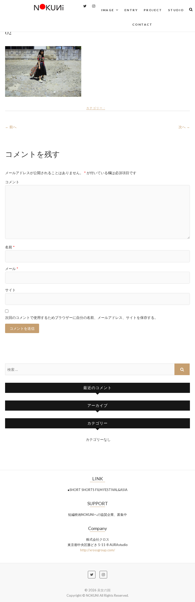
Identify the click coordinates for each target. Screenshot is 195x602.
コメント (12, 182)
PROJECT (153, 10)
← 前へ (11, 127)
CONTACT (142, 24)
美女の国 (103, 590)
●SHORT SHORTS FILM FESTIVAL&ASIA (97, 490)
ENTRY (131, 10)
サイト (10, 290)
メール (11, 268)
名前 (10, 247)
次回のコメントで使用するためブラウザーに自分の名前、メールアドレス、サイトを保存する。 (81, 317)
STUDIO (176, 10)
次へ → (184, 127)
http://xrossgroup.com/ (97, 550)
